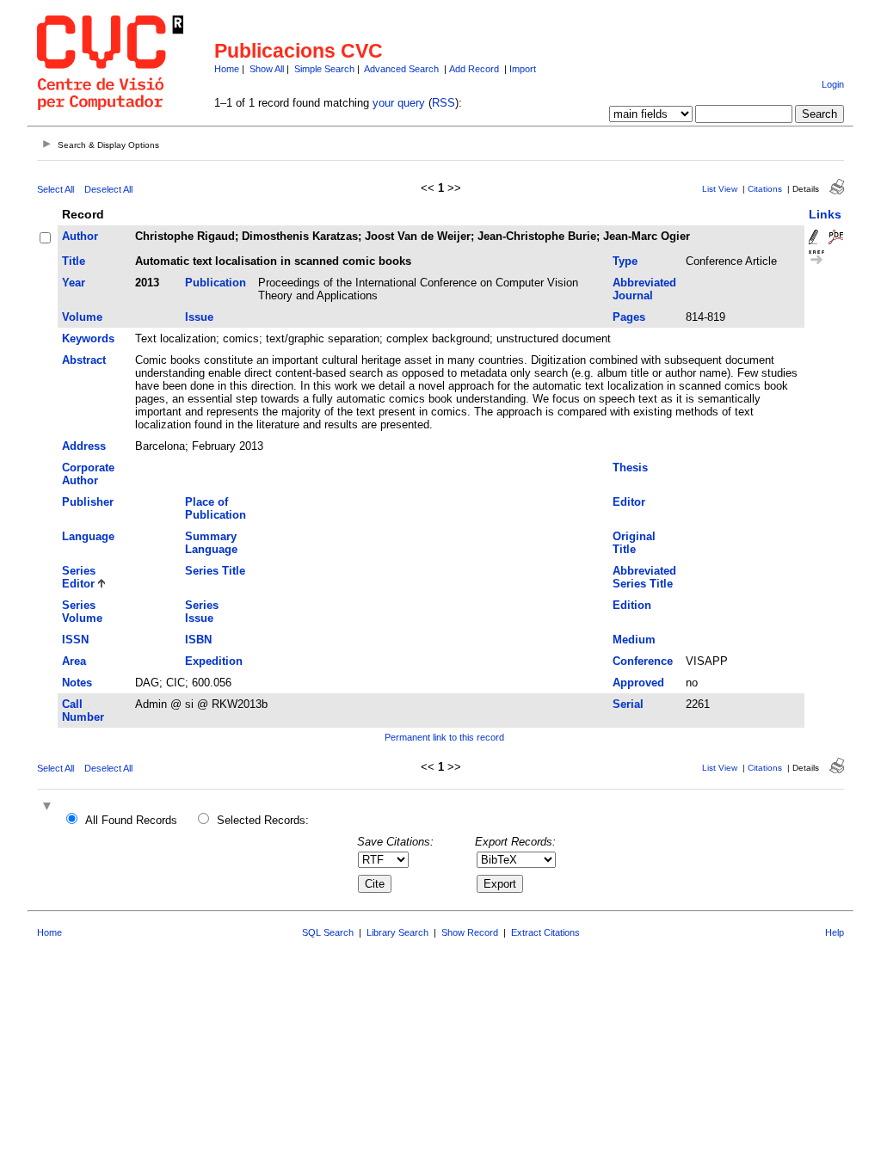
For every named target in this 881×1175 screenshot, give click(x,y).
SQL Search (328, 932)
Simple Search (324, 69)
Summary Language (211, 543)
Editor (629, 501)
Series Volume (82, 611)
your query (399, 102)
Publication (215, 282)
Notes (77, 682)
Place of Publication (215, 508)
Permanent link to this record (444, 737)
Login (833, 84)
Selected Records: (263, 820)
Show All (267, 69)
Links (825, 214)
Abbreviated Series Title (644, 577)
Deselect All (108, 189)
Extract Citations (545, 932)
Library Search (397, 932)
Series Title (215, 570)
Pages (629, 317)
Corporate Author (88, 474)
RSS (443, 102)
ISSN (75, 639)
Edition (632, 605)
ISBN (198, 639)
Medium (634, 639)
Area (74, 661)
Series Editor (78, 577)
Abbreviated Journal (644, 289)
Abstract (84, 360)
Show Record (469, 932)
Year (73, 282)
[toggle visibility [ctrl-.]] (49, 807)
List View (719, 189)
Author (80, 236)
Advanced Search (401, 69)
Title (73, 261)
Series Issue (202, 611)
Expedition (214, 661)
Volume (82, 317)
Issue (199, 317)
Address (84, 446)
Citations (765, 189)
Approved (638, 682)
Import (522, 69)
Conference (643, 661)
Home (226, 69)
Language (88, 536)
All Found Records (131, 820)
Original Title (634, 543)
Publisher (88, 501)
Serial (628, 704)
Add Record (474, 69)
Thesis (630, 467)
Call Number (83, 710)
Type (625, 261)
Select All (55, 189)
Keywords (88, 338)
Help (834, 932)
